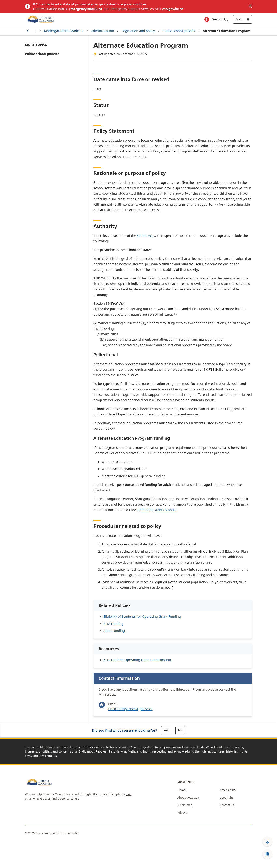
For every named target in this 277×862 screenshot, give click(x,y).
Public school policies (178, 31)
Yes (166, 730)
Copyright (226, 797)
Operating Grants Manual (156, 510)
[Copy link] (267, 854)
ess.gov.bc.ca (172, 8)
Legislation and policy (138, 31)
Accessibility (228, 790)
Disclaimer (184, 805)
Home (181, 790)
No (180, 730)
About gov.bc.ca (188, 797)
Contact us (227, 805)
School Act (145, 235)
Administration (102, 31)
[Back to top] (267, 841)
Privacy (182, 812)
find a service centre (65, 798)
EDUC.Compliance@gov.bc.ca (130, 709)
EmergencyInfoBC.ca (85, 8)
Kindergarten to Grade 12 (63, 31)
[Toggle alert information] (206, 19)
